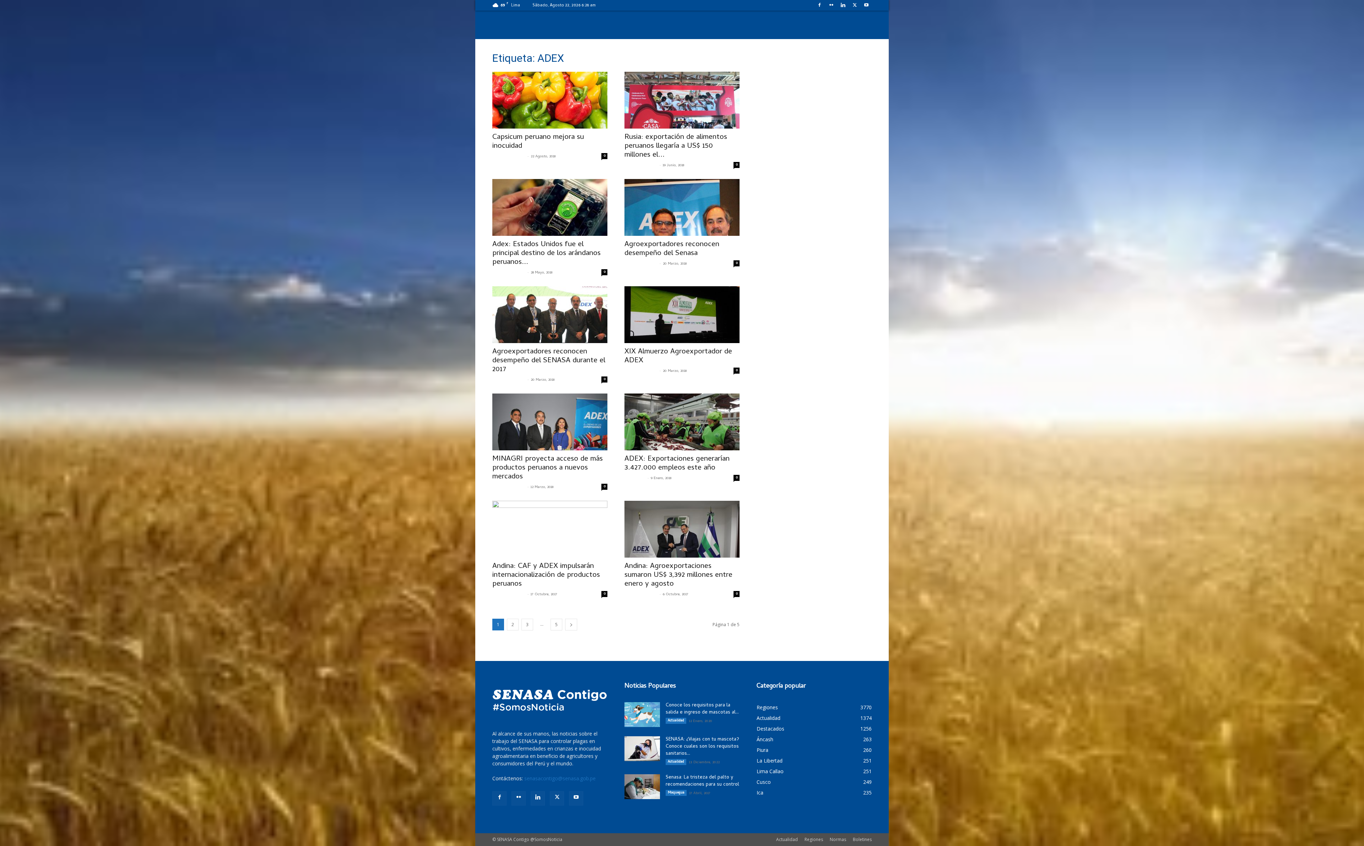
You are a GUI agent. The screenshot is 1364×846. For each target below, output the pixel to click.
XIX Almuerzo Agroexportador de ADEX (678, 356)
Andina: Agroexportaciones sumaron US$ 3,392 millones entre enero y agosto (678, 575)
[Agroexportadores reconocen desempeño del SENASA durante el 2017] (549, 314)
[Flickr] (831, 5)
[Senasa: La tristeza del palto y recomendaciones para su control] (642, 786)
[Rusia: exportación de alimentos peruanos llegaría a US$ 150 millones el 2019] (682, 100)
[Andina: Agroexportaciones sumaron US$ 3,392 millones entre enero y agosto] (682, 529)
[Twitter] (854, 5)
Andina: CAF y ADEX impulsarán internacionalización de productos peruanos (546, 575)
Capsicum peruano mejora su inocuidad (538, 141)
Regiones (814, 839)
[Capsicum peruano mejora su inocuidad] (549, 100)
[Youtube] (866, 5)
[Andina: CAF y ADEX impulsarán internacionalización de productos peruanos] (549, 529)
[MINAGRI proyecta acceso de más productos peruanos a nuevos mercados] (549, 422)
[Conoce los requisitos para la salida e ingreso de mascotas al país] (642, 714)
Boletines (862, 839)
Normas (838, 839)
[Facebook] (819, 5)
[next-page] (571, 624)
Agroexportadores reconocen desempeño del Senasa (671, 249)
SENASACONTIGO (509, 156)
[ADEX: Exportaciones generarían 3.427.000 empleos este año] (682, 422)
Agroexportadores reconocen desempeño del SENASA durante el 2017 (548, 361)
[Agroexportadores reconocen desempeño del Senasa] (682, 207)
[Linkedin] (843, 5)
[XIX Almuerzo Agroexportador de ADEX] (682, 314)
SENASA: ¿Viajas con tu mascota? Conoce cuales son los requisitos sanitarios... (702, 747)
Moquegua (676, 793)
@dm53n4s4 (635, 478)
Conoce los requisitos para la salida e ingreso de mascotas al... (702, 709)
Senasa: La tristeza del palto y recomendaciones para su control (702, 781)
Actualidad (676, 720)
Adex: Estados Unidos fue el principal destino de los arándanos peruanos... (546, 254)
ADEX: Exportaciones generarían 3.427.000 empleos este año (677, 463)
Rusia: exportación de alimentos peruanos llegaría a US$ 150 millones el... (675, 146)
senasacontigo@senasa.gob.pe (560, 778)
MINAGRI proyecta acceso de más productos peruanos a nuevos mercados (547, 468)
